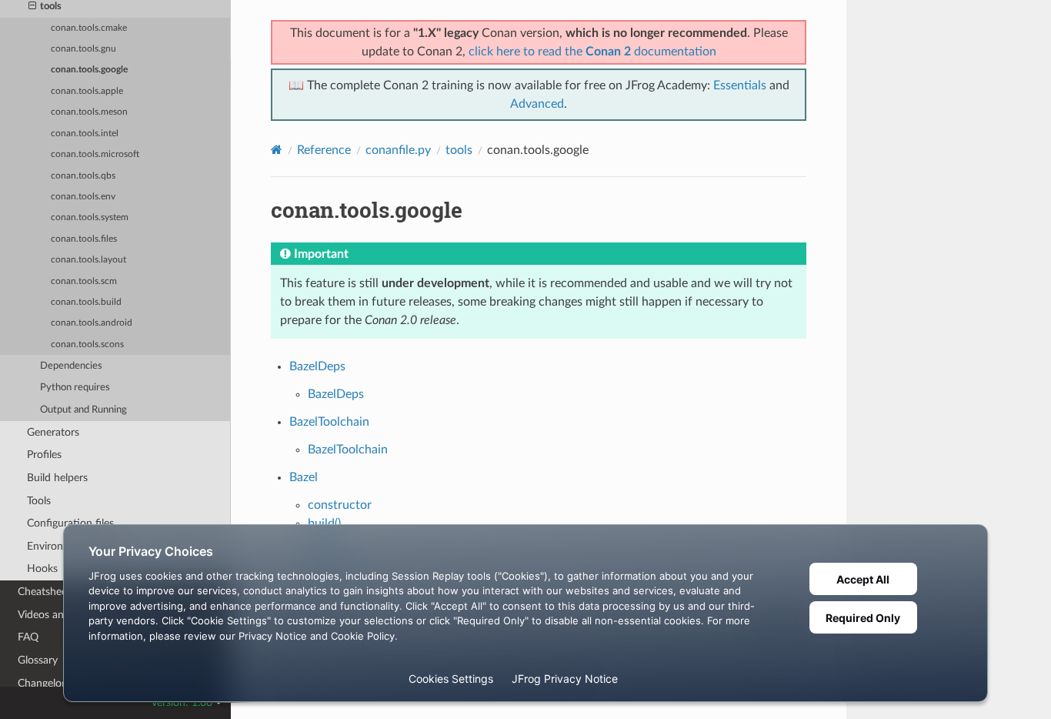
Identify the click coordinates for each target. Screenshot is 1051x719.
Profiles (44, 454)
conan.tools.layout (88, 260)
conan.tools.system (89, 217)
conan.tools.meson (89, 112)
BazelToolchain (329, 422)
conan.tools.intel (84, 133)
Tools (39, 501)
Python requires (75, 388)
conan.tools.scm (84, 281)
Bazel (303, 477)
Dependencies (71, 366)
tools (458, 150)
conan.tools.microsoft (95, 154)
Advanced (537, 104)
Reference (324, 150)
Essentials (739, 85)
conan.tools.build (86, 302)
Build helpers (57, 477)
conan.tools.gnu (83, 49)
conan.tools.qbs (83, 176)
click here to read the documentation (592, 51)
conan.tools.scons (87, 344)
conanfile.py (398, 150)
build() (324, 523)
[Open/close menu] (32, 7)
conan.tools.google (89, 69)
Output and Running (83, 410)
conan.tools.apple (87, 91)
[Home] (276, 149)
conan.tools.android (91, 323)
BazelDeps (317, 366)
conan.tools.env (83, 196)
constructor (340, 505)
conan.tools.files (84, 239)
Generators (53, 432)
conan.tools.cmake (89, 28)
